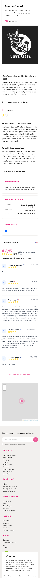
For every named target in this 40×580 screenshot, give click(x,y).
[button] (22, 401)
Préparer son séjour (9, 542)
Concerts (6, 523)
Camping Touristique (9, 491)
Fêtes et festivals (8, 530)
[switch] (6, 21)
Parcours (6, 467)
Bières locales (7, 506)
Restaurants (7, 501)
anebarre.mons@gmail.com (26, 213)
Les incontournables (9, 455)
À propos (6, 540)
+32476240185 (30, 210)
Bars (4, 503)
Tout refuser (7, 576)
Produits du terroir (9, 510)
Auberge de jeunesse (10, 489)
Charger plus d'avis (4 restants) (19, 374)
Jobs (4, 545)
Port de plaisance (8, 469)
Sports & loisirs (7, 464)
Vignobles (6, 508)
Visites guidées (8, 525)
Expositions (6, 521)
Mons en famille (8, 471)
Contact (5, 547)
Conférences (7, 528)
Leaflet (26, 420)
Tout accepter (32, 576)
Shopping (6, 460)
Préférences (20, 576)
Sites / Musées (7, 457)
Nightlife (5, 462)
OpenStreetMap (34, 420)
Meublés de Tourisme (10, 486)
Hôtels (5, 484)
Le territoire (6, 474)
